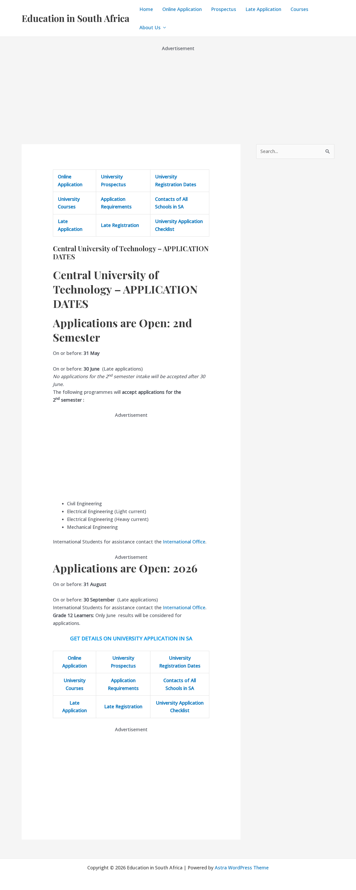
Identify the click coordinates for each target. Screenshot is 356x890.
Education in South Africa (76, 18)
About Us (150, 27)
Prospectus (223, 9)
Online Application (182, 9)
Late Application (263, 9)
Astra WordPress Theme (242, 867)
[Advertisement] (178, 88)
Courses (299, 9)
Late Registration (120, 225)
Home (146, 9)
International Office (184, 541)
